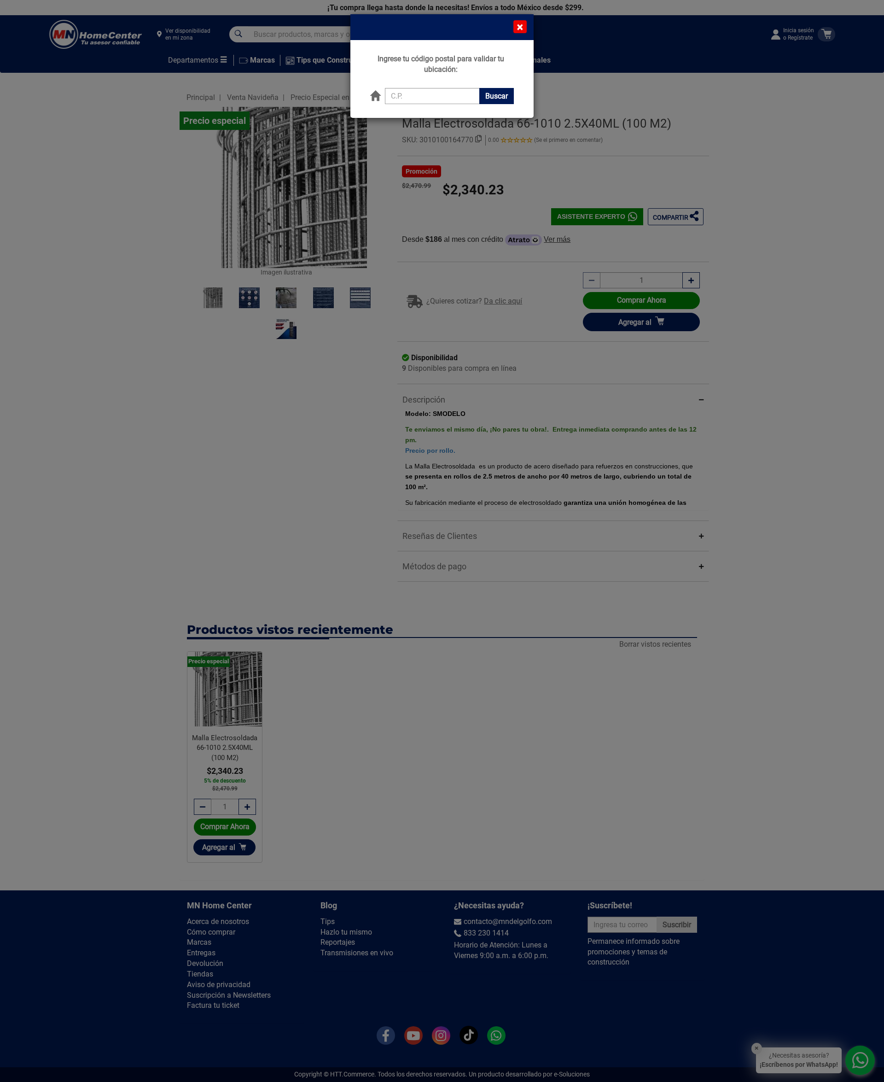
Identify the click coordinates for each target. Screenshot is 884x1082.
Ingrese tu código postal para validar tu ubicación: (441, 64)
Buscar (496, 96)
